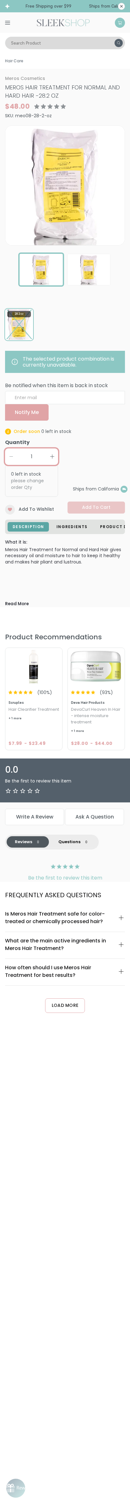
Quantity (17, 442)
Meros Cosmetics (25, 78)
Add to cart (96, 507)
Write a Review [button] (34, 816)
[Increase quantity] (52, 456)
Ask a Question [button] (94, 816)
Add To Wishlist (36, 509)
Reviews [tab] (23, 842)
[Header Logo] (63, 22)
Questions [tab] (69, 842)
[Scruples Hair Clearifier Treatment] (33, 666)
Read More (17, 604)
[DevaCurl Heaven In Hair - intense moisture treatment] (96, 666)
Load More (65, 1005)
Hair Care (14, 61)
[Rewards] (15, 1488)
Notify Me (27, 412)
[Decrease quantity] (11, 456)
